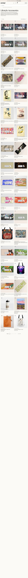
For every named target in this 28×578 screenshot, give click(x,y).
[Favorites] (15, 3)
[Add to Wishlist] (2, 21)
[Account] (13, 3)
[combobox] (14, 5)
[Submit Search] (1, 5)
